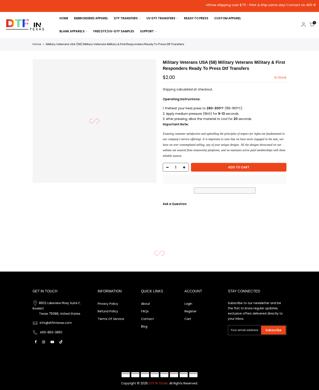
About (145, 304)
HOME (63, 18)
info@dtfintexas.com (56, 323)
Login (188, 304)
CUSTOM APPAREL (227, 18)
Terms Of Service (111, 319)
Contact (147, 319)
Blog (144, 326)
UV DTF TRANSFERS (160, 18)
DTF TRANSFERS (126, 18)
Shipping (169, 89)
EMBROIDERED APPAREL (91, 18)
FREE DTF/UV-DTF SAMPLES (113, 31)
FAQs (145, 311)
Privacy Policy (108, 304)
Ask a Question (175, 204)
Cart (187, 319)
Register (190, 311)
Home (37, 44)
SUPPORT (147, 31)
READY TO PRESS (196, 18)
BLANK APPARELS (72, 31)
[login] (303, 25)
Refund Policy (108, 311)
